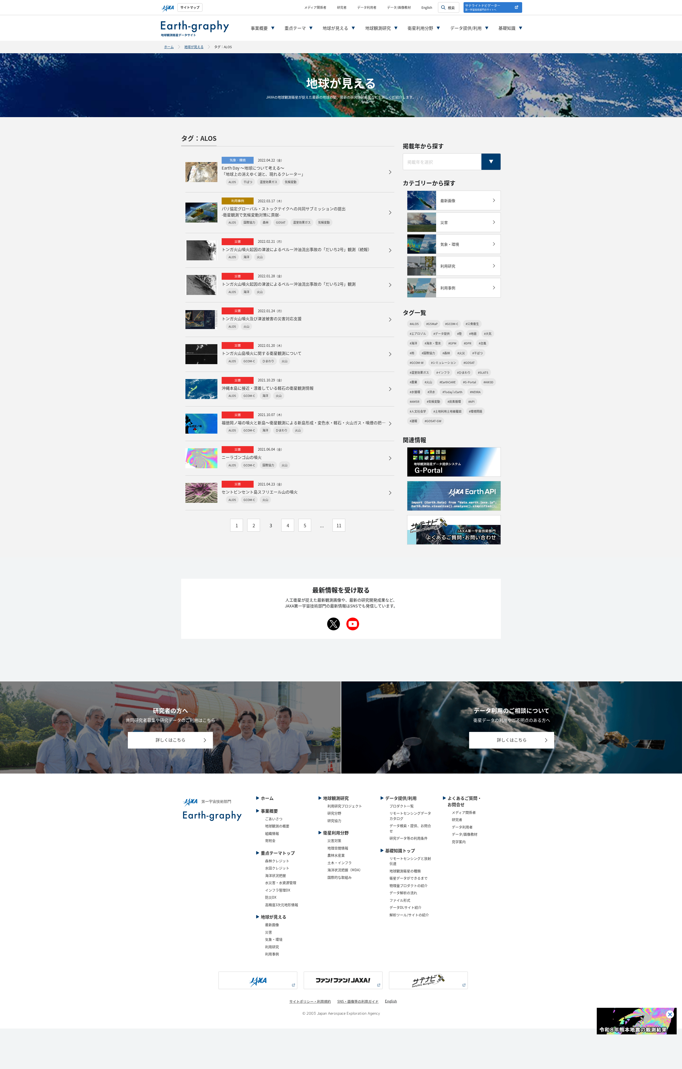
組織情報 (272, 833)
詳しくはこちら (170, 740)
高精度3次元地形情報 (281, 904)
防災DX (270, 897)
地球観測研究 (378, 28)
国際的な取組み (339, 877)
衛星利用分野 (420, 28)
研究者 (342, 7)
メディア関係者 (315, 7)
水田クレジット (277, 867)
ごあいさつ (273, 818)
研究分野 (334, 813)
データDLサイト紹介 (405, 907)
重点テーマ (295, 28)
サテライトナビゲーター (482, 7)
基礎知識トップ (400, 850)
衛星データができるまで (408, 878)
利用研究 (272, 946)
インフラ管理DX (277, 890)
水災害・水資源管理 (280, 882)
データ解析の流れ (403, 892)
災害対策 (334, 840)
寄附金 (270, 840)
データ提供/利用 (466, 28)
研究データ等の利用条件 (408, 838)
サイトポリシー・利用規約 (310, 1001)
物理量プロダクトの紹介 (408, 885)
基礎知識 (506, 28)
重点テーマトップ (278, 853)
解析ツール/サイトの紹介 (409, 914)
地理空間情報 (337, 847)
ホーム (169, 46)
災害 (268, 932)
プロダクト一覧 (401, 805)
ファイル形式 (399, 900)
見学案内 (459, 841)
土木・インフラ (339, 862)
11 (338, 525)
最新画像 (272, 924)
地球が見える (335, 28)
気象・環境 (273, 939)
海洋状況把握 (275, 875)
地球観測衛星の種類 (405, 870)
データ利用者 (366, 7)
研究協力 (334, 820)
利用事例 (272, 953)
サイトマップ (190, 7)
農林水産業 (336, 855)
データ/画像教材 (399, 7)
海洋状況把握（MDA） (345, 869)
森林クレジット (277, 860)
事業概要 (259, 28)
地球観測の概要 (277, 825)
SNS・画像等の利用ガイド (358, 1001)
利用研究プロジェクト (344, 805)
